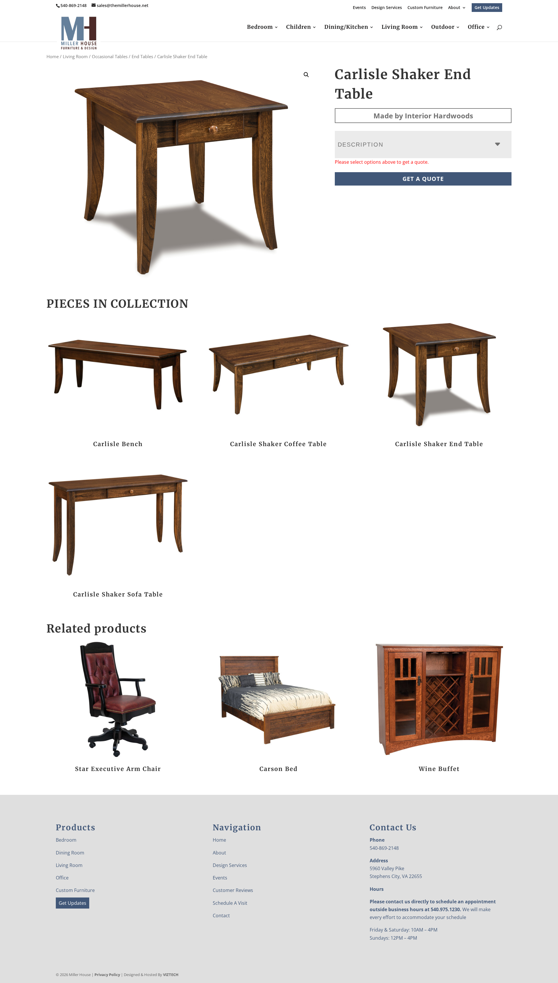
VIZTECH (170, 974)
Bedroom (260, 27)
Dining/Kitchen (346, 27)
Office (476, 27)
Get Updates (487, 7)
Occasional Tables (110, 56)
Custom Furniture (425, 8)
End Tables (142, 56)
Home (52, 56)
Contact (221, 915)
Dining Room (70, 853)
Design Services (386, 8)
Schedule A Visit (230, 903)
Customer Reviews (233, 890)
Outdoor (443, 27)
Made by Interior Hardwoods (423, 115)
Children (298, 27)
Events (359, 8)
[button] (306, 75)
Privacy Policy (107, 974)
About (454, 8)
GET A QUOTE (423, 179)
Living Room (400, 27)
